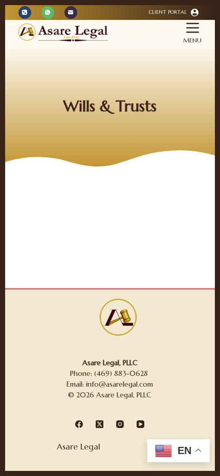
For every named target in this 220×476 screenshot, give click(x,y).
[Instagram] (120, 424)
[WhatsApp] (47, 12)
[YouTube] (140, 424)
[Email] (70, 12)
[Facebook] (79, 424)
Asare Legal (78, 446)
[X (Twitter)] (99, 424)
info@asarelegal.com (119, 384)
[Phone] (24, 12)
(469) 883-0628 (122, 373)
